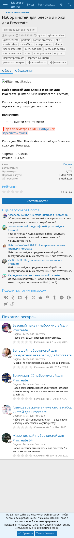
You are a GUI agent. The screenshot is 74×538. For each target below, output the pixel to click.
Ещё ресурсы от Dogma (20, 210)
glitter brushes (56, 35)
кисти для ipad (33, 49)
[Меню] (5, 4)
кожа (27, 53)
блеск (58, 44)
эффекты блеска (36, 62)
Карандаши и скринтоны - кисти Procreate (34, 275)
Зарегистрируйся (14, 133)
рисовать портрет (13, 62)
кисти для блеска (55, 49)
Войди (44, 129)
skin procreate (44, 44)
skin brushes (10, 44)
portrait (25, 40)
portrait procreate (43, 40)
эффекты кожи (58, 62)
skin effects (27, 44)
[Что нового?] (61, 4)
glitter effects (10, 40)
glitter (41, 35)
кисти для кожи (12, 53)
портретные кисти (38, 58)
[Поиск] (69, 4)
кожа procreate (42, 53)
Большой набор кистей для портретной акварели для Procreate (42, 352)
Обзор (6, 70)
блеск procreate (12, 49)
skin (58, 40)
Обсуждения (24, 70)
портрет (59, 53)
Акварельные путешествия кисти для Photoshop (38, 215)
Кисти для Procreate (34, 334)
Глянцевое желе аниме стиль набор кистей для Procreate (42, 409)
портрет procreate (13, 58)
